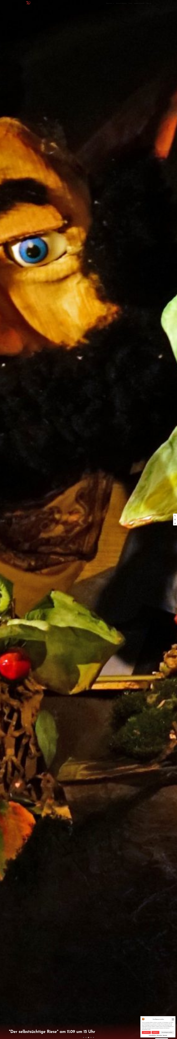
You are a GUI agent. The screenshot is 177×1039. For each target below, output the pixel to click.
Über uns (148, 3)
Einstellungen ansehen (167, 1032)
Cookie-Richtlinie (152, 1035)
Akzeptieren (146, 1032)
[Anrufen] (175, 515)
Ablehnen (155, 1032)
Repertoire (109, 3)
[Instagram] (175, 519)
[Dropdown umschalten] (113, 3)
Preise (130, 3)
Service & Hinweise (121, 3)
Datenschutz (159, 1035)
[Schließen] (173, 1019)
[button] (83, 1037)
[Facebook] (175, 523)
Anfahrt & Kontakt (139, 3)
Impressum (165, 1035)
